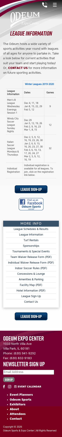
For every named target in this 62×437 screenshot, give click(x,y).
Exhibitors (17, 404)
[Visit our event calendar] (28, 386)
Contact (16, 418)
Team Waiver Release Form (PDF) (31, 257)
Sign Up (9, 379)
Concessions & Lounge (31, 274)
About (14, 409)
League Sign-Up (31, 189)
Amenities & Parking (31, 279)
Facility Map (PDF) (31, 285)
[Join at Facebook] (4, 386)
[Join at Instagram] (9, 386)
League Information (31, 235)
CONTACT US (18, 68)
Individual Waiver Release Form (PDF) (31, 263)
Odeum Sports (20, 399)
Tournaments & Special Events (31, 251)
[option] (31, 130)
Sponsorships (31, 246)
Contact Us (31, 302)
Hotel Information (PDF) (31, 291)
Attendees (18, 414)
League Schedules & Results (31, 229)
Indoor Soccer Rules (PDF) (31, 268)
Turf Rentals (31, 240)
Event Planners (21, 394)
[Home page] (25, 14)
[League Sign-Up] (31, 204)
